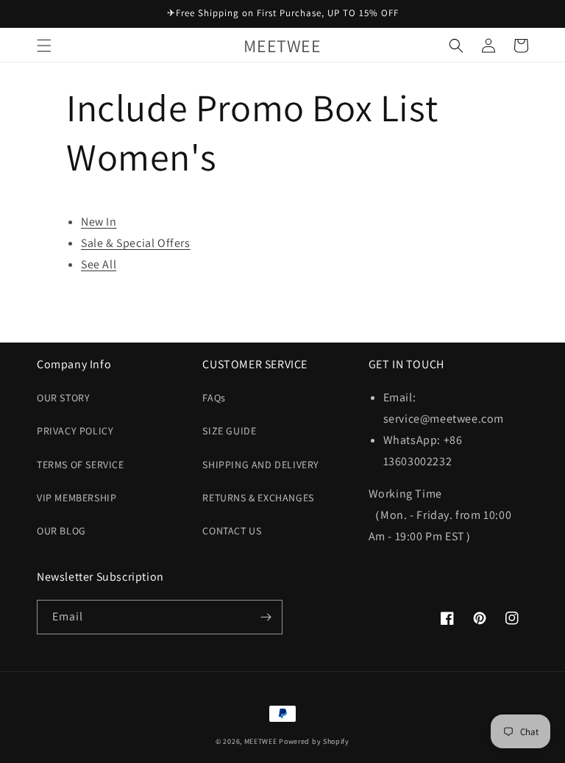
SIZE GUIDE (229, 430)
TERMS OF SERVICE (80, 464)
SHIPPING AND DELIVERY (260, 464)
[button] (44, 45)
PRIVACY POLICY (75, 430)
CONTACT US (231, 530)
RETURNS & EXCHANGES (257, 497)
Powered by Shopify (314, 741)
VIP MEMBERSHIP (76, 497)
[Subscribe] (265, 617)
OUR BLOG (61, 530)
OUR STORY (63, 397)
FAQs (213, 397)
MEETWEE (260, 741)
